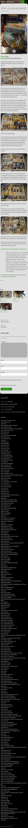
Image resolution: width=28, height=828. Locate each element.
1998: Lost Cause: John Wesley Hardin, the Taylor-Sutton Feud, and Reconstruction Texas (13, 812)
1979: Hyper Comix (5, 506)
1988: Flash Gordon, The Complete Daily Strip (11, 581)
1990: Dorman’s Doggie (6, 597)
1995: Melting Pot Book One (7, 737)
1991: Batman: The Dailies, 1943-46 (9, 628)
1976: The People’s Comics (7, 473)
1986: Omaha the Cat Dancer (18, 412)
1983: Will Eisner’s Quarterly (7, 528)
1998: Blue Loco (4, 797)
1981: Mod (3, 516)
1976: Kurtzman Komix (6, 478)
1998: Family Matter (5, 802)
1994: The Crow (4, 709)
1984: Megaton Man (5, 534)
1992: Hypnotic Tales (5, 648)
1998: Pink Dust (4, 805)
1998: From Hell (4, 798)
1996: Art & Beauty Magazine (7, 764)
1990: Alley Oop (4, 612)
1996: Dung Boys (13, 404)
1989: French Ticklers (5, 592)
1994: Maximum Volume (6, 704)
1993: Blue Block (4, 661)
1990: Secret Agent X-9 (6, 617)
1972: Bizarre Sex (4, 442)
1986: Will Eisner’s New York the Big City (10, 546)
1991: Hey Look (4, 633)
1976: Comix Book (5, 471)
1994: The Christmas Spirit (7, 712)
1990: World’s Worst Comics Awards (9, 610)
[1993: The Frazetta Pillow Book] (6, 294)
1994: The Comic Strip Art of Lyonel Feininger (11, 715)
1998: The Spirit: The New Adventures (9, 808)
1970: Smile (3, 423)
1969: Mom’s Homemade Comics (8, 420)
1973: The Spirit (4, 461)
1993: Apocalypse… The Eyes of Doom (9, 666)
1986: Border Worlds (5, 547)
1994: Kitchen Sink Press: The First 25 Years (10, 699)
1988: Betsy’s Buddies (5, 579)
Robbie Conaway (4, 404)
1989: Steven (10, 401)
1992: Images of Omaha (6, 639)
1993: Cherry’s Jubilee (6, 663)
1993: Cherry (4, 691)
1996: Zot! (3, 768)
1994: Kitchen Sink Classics (7, 706)
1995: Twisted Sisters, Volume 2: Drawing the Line (12, 719)
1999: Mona (3, 820)
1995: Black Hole (4, 727)
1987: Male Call (4, 566)
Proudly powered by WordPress (7, 826)
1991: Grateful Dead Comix (7, 623)
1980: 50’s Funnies (5, 514)
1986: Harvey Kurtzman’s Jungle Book (9, 554)
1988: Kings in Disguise (6, 569)
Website (3, 372)
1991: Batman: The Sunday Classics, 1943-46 (11, 638)
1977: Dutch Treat (5, 483)
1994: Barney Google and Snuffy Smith (9, 714)
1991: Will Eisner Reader (6, 626)
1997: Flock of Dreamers (6, 795)
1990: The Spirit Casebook (6, 618)
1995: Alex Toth (4, 720)
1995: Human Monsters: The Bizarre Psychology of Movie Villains (13, 748)
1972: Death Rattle (5, 443)
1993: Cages (3, 686)
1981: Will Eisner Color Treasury (8, 518)
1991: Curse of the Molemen (7, 622)
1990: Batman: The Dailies (6, 620)
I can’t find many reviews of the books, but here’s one (13, 249)
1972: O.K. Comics (5, 445)
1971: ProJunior (4, 433)
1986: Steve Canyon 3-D (6, 551)
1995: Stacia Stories (5, 732)
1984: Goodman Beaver (6, 537)
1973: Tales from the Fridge (7, 460)
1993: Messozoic (4, 692)
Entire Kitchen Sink (5, 276)
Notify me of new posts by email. (9, 385)
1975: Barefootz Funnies (6, 466)
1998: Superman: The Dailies (7, 816)
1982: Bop (3, 523)
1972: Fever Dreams (5, 448)
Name (2, 360)
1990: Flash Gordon (5, 615)
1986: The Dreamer (5, 544)
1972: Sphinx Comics (5, 453)
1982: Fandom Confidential (7, 524)
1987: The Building (5, 561)
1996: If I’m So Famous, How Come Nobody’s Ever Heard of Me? (14, 783)
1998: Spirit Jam (4, 815)
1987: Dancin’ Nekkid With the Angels (9, 562)
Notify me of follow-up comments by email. (11, 380)
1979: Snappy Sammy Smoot (7, 503)
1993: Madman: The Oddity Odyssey (9, 682)
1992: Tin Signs (8, 409)
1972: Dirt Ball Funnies (6, 438)
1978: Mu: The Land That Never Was (9, 499)
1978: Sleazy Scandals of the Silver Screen (10, 494)
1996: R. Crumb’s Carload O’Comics (9, 776)
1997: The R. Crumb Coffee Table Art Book (10, 787)
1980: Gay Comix (4, 511)
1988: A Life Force (5, 572)
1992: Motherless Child (6, 651)
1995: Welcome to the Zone (7, 725)
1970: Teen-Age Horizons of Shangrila (9, 425)
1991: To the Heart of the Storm (8, 625)
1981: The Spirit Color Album (7, 519)
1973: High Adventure (6, 458)
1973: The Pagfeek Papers (6, 455)
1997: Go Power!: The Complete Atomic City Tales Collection (12, 793)
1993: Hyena (3, 326)
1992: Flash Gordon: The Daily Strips (9, 654)
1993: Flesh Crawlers (5, 664)
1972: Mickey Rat (4, 450)
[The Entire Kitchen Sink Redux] (19, 294)
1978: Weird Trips (5, 490)
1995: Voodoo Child (5, 752)
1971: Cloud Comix (5, 432)
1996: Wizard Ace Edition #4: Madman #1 (10, 763)
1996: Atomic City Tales (6, 773)
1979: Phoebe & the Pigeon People (8, 508)
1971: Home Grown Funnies (7, 430)
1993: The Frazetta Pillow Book (8, 696)
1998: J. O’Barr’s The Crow (7, 803)
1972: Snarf (11, 406)
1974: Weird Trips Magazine (7, 463)
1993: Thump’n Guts (5, 676)
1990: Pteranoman (5, 607)
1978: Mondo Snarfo (5, 496)
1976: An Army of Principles (7, 468)
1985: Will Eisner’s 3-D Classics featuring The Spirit (12, 542)
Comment (3, 341)
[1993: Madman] (6, 306)
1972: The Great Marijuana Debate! (9, 435)
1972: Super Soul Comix (6, 451)
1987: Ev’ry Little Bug (5, 559)
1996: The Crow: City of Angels (8, 778)
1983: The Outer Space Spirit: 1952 (8, 529)
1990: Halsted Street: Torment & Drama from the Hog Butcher (13, 599)
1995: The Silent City (5, 740)
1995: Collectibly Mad (6, 755)
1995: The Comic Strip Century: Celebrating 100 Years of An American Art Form (13, 757)
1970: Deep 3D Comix (6, 422)
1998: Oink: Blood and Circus (7, 810)
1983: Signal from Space (6, 526)
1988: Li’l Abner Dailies (6, 582)
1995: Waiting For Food (6, 750)
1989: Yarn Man (4, 585)
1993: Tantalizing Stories (6, 681)
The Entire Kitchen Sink (7, 2)
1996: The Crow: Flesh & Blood (8, 774)
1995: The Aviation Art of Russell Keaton (10, 761)
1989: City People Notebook (7, 587)
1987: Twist (3, 564)
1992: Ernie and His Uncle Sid (7, 646)
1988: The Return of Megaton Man (8, 567)
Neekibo (3, 56)
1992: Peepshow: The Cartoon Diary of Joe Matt (11, 653)
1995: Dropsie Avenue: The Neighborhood (10, 730)
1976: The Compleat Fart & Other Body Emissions (12, 475)
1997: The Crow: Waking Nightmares (9, 789)
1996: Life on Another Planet (7, 781)
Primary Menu (26, 1)
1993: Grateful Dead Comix (7, 659)
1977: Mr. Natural (5, 480)
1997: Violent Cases (5, 791)
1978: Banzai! (4, 498)
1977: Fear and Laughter (6, 486)
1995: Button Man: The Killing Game (9, 724)
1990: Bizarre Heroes (5, 605)
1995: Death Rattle (5, 744)
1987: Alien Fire (4, 556)
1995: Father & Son (5, 735)
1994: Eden (3, 702)
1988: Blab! (3, 576)
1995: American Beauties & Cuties (8, 753)
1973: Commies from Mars (7, 456)
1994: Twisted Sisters (5, 701)
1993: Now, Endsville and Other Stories (9, 679)
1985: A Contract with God (7, 539)
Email (2, 366)
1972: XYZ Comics (5, 446)
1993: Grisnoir (4, 671)
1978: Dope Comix (5, 491)
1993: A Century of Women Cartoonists (9, 694)
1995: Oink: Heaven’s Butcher (7, 745)
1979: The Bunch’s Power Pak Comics (9, 501)
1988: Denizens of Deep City (7, 577)
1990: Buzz (3, 608)
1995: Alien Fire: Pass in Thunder (8, 717)
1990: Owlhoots (4, 602)
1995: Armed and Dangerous (7, 722)
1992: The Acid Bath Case (6, 643)
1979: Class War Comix (6, 504)
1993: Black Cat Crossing (6, 687)
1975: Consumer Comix (6, 465)
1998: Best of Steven (5, 800)
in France (15, 175)
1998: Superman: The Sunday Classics (9, 818)
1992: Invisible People (6, 649)
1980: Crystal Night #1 (6, 513)
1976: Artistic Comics (5, 476)
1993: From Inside (5, 321)
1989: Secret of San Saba (6, 589)
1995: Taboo (3, 734)
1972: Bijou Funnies (5, 437)
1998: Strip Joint (4, 807)
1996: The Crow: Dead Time (7, 769)
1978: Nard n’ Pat (4, 493)
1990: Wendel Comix (5, 603)
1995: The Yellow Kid (5, 759)
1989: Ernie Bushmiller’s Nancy (8, 594)
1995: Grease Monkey (5, 739)
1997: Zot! (3, 786)
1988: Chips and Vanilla (6, 574)
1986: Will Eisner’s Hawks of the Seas (9, 552)
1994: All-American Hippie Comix (8, 697)
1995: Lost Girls (4, 742)
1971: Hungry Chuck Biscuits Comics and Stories (11, 428)
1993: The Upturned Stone (6, 677)
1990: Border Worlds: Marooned (8, 595)
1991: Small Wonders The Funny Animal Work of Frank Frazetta (13, 636)
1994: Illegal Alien (5, 707)
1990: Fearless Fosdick (6, 613)
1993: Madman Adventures (7, 674)
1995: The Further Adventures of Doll (9, 729)
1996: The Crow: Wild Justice (7, 779)
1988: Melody (4, 571)
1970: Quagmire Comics (6, 427)
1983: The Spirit (4, 533)
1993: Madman (3, 310)
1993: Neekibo (4, 669)
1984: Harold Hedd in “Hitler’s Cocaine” (9, 536)
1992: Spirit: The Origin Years (7, 656)
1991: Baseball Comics (6, 630)
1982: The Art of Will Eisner (7, 521)
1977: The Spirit (4, 488)
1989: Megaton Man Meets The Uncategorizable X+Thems (13, 584)
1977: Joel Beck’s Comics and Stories (9, 481)
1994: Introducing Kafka (6, 711)
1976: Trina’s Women (5, 470)
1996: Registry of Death (6, 766)
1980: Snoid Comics (5, 509)
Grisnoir (3, 58)
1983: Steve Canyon (5, 531)
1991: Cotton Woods (5, 631)
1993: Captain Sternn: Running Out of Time (10, 684)
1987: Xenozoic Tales (5, 557)
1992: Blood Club (5, 644)
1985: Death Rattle (5, 541)
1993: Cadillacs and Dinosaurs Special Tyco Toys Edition (13, 658)
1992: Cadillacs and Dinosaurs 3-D (8, 641)
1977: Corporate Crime (6, 485)
